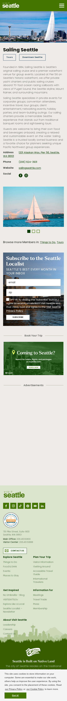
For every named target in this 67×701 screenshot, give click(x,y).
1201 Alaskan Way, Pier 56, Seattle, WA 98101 (31, 154)
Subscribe (17, 317)
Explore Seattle (12, 557)
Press (36, 604)
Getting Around (41, 567)
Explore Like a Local (13, 604)
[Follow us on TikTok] (21, 506)
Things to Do (47, 242)
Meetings (38, 595)
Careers (7, 629)
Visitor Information (43, 562)
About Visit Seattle (15, 620)
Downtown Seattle (32, 57)
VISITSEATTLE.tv (10, 599)
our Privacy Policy (13, 689)
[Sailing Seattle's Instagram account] (26, 176)
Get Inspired (11, 590)
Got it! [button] (15, 695)
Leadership (9, 625)
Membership (40, 608)
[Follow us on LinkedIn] (42, 506)
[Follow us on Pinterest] (28, 506)
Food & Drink (10, 567)
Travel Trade (40, 599)
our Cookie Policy (35, 689)
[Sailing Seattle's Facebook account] (20, 176)
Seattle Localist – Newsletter (12, 610)
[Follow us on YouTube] (35, 506)
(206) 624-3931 (28, 162)
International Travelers (40, 580)
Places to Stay (11, 576)
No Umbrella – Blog (13, 595)
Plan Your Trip (42, 557)
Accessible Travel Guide (43, 572)
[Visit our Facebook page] (6, 506)
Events (6, 571)
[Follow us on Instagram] (13, 506)
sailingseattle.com (30, 168)
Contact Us (17, 550)
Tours (9, 57)
